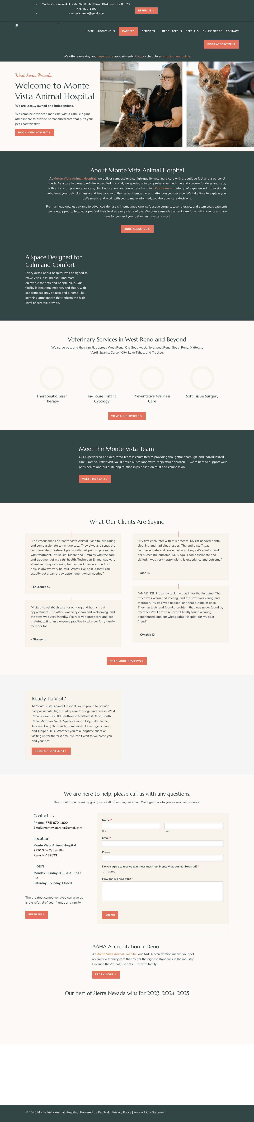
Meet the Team (93, 479)
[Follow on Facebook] (219, 1112)
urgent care (105, 56)
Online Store (212, 31)
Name (107, 820)
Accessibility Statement (150, 1112)
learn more (104, 974)
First (104, 831)
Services (148, 31)
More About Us (135, 229)
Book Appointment (221, 44)
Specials (192, 31)
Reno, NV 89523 (45, 855)
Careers (128, 31)
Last (166, 831)
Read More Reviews (125, 661)
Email (106, 838)
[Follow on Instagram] (226, 1112)
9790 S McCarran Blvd (49, 850)
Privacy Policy (121, 1112)
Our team (162, 188)
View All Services (125, 416)
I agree (111, 872)
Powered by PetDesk (95, 1112)
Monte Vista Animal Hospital (74, 178)
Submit (110, 915)
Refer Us (145, 10)
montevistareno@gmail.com (62, 828)
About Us (104, 31)
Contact (232, 31)
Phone (106, 852)
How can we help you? (117, 879)
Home (90, 31)
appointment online (176, 56)
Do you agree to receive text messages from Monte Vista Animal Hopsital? (150, 867)
